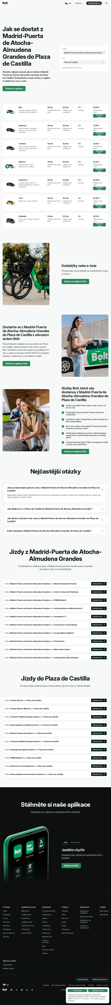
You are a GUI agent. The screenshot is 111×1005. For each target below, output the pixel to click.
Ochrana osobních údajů (76, 985)
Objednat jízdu (99, 116)
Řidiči (63, 915)
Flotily (64, 926)
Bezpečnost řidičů (86, 917)
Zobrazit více (97, 584)
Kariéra (44, 922)
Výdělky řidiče (26, 915)
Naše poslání (7, 965)
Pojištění (91, 985)
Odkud (64, 49)
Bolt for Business (9, 933)
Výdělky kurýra (26, 922)
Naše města (104, 911)
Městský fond (47, 937)
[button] (102, 489)
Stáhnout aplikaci (14, 88)
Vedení (44, 918)
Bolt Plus (6, 937)
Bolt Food (6, 926)
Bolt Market (7, 929)
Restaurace (66, 929)
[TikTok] (32, 990)
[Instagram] (22, 990)
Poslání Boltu (46, 915)
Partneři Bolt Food (27, 926)
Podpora (78, 3)
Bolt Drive (6, 922)
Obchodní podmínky (58, 985)
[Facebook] (11, 990)
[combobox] (84, 53)
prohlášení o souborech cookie (83, 998)
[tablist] (71, 842)
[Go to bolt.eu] (5, 3)
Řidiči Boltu (25, 911)
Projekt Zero (46, 929)
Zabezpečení (65, 990)
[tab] (65, 842)
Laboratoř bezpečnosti (84, 927)
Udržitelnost (46, 926)
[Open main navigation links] (106, 3)
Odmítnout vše (97, 990)
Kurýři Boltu (25, 918)
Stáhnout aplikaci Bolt (75, 281)
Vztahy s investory (45, 941)
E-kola (5, 918)
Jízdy (5, 911)
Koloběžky (7, 915)
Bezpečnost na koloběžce (85, 921)
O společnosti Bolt (48, 911)
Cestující (65, 911)
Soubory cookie (102, 985)
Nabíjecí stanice (8, 968)
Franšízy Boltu (26, 933)
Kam (63, 58)
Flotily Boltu (25, 929)
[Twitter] (16, 990)
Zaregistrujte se (94, 3)
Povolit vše (77, 990)
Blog (43, 946)
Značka (44, 953)
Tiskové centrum (48, 950)
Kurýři (64, 922)
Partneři (46, 985)
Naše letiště (104, 915)
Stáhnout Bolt (71, 865)
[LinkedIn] (27, 990)
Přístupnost (46, 933)
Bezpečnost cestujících (84, 912)
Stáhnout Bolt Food (99, 979)
